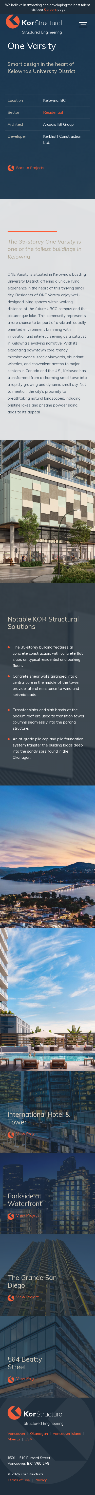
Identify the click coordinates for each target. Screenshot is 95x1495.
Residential (53, 112)
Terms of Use (19, 1480)
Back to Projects (30, 167)
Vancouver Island (67, 1433)
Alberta (14, 1439)
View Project (27, 1133)
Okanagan (39, 1433)
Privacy (41, 1480)
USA (28, 1439)
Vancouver (16, 1433)
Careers (50, 9)
